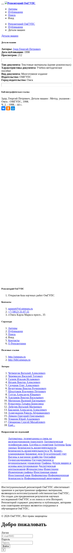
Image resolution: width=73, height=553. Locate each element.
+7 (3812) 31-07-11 (18, 311)
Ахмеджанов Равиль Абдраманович (29, 412)
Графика (46, 463)
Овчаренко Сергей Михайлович (26, 422)
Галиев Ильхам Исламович (24, 379)
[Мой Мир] (13, 108)
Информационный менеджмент (42, 478)
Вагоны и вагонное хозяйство (25, 456)
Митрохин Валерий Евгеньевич (26, 400)
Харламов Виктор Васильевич (25, 397)
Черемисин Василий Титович (25, 376)
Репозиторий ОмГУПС (21, 23)
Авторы (12, 8)
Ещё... (11, 425)
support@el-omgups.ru (20, 308)
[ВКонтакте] (3, 108)
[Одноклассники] (8, 108)
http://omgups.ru (17, 356)
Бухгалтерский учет (55, 453)
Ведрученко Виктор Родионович (27, 388)
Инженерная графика (20, 472)
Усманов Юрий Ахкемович (24, 419)
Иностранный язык (19, 475)
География (49, 456)
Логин (5, 532)
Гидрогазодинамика (19, 459)
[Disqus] (36, 152)
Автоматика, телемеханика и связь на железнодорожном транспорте (30, 440)
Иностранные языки (45, 472)
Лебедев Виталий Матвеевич (25, 406)
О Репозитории (17, 343)
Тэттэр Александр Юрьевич (24, 394)
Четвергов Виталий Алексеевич (26, 373)
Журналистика (34, 469)
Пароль (5, 539)
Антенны (59, 444)
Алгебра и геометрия (41, 444)
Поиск (12, 15)
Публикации (15, 12)
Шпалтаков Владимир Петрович (27, 391)
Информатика (39, 475)
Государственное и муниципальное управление (31, 461)
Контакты (14, 340)
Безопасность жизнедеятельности (37, 447)
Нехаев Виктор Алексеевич (24, 382)
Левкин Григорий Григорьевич (26, 415)
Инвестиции (51, 469)
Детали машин (9, 35)
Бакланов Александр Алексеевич (27, 409)
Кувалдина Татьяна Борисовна (26, 403)
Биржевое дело (34, 453)
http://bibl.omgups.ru (19, 359)
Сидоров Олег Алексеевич (23, 385)
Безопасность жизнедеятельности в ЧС (30, 450)
